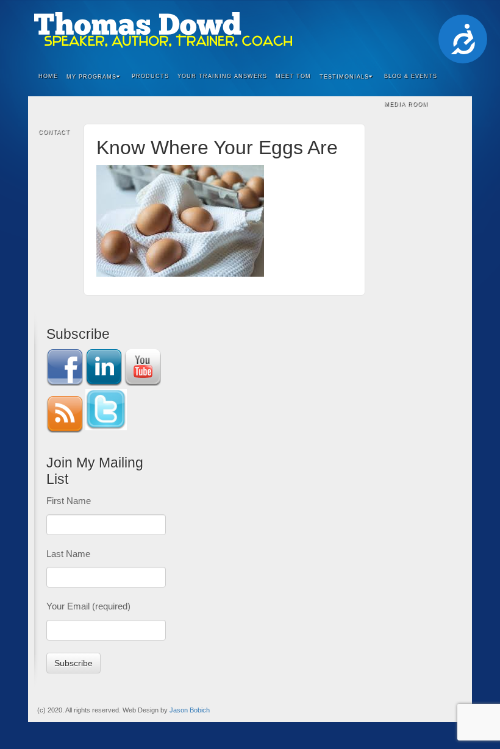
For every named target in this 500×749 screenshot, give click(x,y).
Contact (54, 132)
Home (48, 76)
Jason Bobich (190, 710)
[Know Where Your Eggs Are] (180, 220)
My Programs (91, 77)
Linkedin (405, 30)
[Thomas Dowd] (250, 30)
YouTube (438, 30)
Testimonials (344, 77)
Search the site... (455, 133)
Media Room (406, 104)
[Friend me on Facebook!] (64, 366)
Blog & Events (410, 76)
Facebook (388, 30)
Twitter (421, 30)
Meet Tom (293, 76)
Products (150, 76)
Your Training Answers (222, 76)
